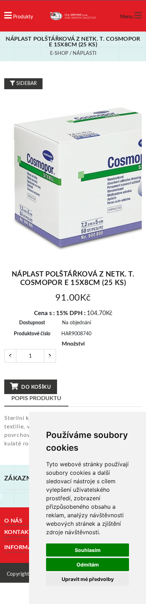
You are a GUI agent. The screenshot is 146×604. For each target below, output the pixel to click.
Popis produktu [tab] (36, 398)
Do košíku (35, 387)
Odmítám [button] (88, 565)
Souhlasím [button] (88, 550)
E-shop (59, 53)
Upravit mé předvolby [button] (88, 579)
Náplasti (84, 53)
